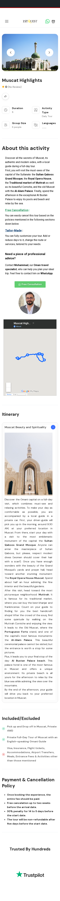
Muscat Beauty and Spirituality (25, 427)
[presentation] (11, 52)
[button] (53, 21)
